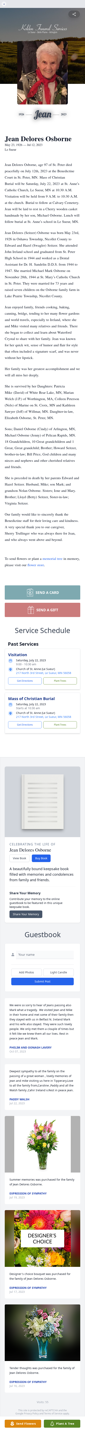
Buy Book (41, 858)
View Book (19, 858)
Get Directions (25, 680)
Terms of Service (53, 1413)
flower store (35, 564)
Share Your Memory (26, 914)
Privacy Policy (31, 1413)
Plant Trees (60, 680)
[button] (42, 1144)
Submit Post (42, 981)
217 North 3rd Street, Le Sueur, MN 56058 (43, 673)
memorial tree (52, 558)
